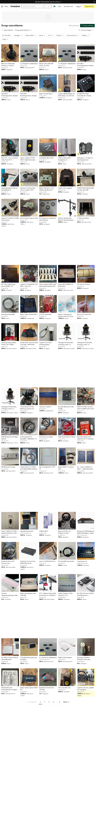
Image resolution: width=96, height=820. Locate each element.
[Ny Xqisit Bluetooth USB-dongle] (67, 396)
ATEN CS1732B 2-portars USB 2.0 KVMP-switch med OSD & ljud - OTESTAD (85, 408)
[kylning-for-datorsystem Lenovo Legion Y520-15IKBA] (29, 177)
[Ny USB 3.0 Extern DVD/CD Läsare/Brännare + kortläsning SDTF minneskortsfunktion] (86, 583)
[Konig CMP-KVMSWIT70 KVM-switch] (67, 274)
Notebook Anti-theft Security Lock (7, 562)
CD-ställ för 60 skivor (83, 284)
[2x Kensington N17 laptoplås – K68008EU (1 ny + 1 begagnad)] (29, 426)
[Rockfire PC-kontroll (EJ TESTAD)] (48, 677)
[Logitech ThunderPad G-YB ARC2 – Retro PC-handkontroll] (29, 274)
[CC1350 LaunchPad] (48, 304)
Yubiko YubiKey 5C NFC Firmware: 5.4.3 (65, 594)
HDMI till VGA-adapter (65, 657)
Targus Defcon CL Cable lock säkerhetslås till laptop (28, 468)
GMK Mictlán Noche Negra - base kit (10, 438)
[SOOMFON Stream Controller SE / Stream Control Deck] (86, 83)
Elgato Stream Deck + (46, 93)
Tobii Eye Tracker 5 (45, 407)
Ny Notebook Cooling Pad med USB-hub (47, 219)
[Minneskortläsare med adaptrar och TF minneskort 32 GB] (86, 426)
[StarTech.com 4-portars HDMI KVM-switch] (29, 551)
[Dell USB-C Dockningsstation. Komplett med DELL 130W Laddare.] (86, 53)
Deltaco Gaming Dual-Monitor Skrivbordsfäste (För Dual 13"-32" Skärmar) (66, 219)
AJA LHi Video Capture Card (29, 218)
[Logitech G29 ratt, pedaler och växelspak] (86, 677)
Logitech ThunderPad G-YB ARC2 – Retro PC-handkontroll (29, 285)
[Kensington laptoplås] (10, 304)
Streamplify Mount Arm (46, 158)
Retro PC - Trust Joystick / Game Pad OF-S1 (9, 159)
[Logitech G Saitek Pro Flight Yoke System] (10, 207)
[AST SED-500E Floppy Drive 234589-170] (10, 274)
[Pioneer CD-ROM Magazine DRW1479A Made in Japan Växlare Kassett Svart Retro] (86, 520)
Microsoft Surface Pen (84, 314)
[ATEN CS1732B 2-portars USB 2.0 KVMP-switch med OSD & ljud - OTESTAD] (86, 396)
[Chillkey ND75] (48, 520)
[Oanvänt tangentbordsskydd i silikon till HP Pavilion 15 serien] (10, 583)
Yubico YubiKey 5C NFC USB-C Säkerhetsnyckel (27, 159)
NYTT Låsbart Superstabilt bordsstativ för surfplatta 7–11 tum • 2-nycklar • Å (47, 594)
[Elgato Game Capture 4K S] (29, 304)
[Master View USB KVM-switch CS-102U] (48, 53)
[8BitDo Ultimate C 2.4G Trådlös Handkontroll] (48, 177)
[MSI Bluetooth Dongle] (10, 456)
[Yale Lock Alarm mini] (67, 677)
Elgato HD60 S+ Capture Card (66, 468)
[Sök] (44, 6)
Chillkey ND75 (43, 531)
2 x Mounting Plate (83, 218)
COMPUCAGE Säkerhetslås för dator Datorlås (85, 189)
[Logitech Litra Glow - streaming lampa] (48, 332)
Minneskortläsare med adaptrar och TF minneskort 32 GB (85, 438)
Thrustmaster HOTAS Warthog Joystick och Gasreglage (27, 408)
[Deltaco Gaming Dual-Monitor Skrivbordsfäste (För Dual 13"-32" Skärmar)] (67, 207)
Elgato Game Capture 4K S (28, 314)
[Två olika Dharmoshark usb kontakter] (29, 647)
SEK (59, 6)
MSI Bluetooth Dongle (8, 467)
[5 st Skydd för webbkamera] (29, 53)
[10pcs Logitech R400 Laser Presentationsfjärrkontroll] (48, 274)
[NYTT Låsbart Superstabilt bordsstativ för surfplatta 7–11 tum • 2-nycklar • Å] (48, 583)
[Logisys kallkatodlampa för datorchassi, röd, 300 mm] (67, 83)
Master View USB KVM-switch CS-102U (46, 64)
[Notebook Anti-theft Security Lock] (10, 551)
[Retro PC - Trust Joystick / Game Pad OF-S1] (10, 147)
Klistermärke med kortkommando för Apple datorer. (9, 689)
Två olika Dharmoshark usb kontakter (28, 658)
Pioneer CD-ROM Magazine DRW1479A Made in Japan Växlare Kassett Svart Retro (86, 532)
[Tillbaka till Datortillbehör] (2, 30)
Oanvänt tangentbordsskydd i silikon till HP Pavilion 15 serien (10, 594)
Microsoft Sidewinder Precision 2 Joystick (8, 64)
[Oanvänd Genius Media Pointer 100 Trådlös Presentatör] (10, 332)
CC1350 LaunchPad (45, 314)
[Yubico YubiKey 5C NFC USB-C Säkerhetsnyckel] (29, 147)
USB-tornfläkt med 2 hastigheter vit (64, 159)
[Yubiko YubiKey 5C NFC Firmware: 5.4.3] (67, 583)
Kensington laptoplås (8, 314)
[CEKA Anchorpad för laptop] (67, 426)
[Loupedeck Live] (86, 551)
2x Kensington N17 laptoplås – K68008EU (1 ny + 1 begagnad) (29, 438)
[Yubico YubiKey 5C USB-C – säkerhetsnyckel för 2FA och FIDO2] (10, 520)
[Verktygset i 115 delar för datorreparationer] (86, 147)
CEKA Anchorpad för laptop (66, 437)
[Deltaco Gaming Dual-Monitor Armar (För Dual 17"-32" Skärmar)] (67, 304)
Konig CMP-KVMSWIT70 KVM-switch (65, 285)
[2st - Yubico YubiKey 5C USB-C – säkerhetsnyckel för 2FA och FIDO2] (86, 456)
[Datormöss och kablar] (48, 426)
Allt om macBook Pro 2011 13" (47, 468)
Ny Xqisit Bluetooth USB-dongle (66, 407)
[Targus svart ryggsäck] (67, 177)
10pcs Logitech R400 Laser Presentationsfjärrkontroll (47, 285)
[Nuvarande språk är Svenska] (54, 6)
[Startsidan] (15, 6)
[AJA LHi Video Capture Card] (29, 207)
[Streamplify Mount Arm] (48, 147)
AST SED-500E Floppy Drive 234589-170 (8, 285)
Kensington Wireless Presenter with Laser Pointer (83, 658)
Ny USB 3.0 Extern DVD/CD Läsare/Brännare (9, 658)
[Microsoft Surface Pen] (86, 304)
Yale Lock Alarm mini (64, 687)
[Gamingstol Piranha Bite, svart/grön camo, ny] (67, 332)
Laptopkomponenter (26, 531)
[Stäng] (94, 2)
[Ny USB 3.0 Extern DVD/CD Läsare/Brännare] (10, 647)
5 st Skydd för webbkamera (29, 63)
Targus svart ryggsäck (65, 188)
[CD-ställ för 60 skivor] (86, 274)
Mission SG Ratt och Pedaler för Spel (64, 532)
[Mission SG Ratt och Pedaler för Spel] (67, 520)
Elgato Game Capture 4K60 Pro (29, 688)
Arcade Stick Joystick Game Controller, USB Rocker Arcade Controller (29, 343)
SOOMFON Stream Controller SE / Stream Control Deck (84, 95)
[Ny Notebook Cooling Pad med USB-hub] (48, 207)
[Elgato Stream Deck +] (48, 83)
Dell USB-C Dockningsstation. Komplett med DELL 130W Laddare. (85, 65)
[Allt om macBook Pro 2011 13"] (48, 456)
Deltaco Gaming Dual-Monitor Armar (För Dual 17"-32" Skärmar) (65, 315)
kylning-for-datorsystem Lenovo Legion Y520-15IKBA (27, 189)
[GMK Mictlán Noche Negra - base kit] (10, 426)
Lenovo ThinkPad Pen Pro (47, 561)
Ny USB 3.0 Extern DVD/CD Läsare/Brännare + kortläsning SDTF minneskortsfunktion (85, 594)
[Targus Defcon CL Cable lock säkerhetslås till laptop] (29, 456)
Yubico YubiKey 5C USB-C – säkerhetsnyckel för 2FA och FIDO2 (10, 532)
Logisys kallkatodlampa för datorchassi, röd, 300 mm (66, 94)
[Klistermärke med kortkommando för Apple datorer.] (10, 677)
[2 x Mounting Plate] (86, 207)
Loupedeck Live (82, 561)
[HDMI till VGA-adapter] (67, 647)
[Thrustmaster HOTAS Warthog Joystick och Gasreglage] (29, 396)
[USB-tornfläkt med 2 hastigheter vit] (67, 147)
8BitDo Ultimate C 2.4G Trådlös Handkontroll (46, 189)
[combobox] (33, 6)
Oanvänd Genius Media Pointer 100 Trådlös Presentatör (8, 343)
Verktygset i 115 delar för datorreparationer (85, 159)
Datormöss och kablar (46, 437)
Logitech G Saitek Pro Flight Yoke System (10, 219)
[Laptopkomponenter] (29, 520)
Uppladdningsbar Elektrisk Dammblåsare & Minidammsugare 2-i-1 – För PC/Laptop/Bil (9, 189)
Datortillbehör (8, 30)
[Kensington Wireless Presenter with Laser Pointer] (86, 647)
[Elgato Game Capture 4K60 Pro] (29, 677)
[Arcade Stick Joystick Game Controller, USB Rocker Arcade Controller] (29, 332)
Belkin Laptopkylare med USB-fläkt (28, 594)
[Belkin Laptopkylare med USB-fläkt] (29, 583)
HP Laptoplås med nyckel (66, 561)
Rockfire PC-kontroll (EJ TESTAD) (46, 688)
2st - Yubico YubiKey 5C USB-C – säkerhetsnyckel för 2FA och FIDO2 (85, 468)
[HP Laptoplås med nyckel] (67, 551)
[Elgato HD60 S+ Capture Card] (67, 456)
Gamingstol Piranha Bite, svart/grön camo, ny (65, 343)
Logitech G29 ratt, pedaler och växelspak (85, 688)
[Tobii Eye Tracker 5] (48, 396)
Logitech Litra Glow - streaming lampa (45, 343)
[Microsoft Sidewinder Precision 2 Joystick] (10, 53)
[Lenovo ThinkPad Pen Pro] (48, 551)
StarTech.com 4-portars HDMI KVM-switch (27, 562)
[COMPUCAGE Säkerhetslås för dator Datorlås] (86, 177)
